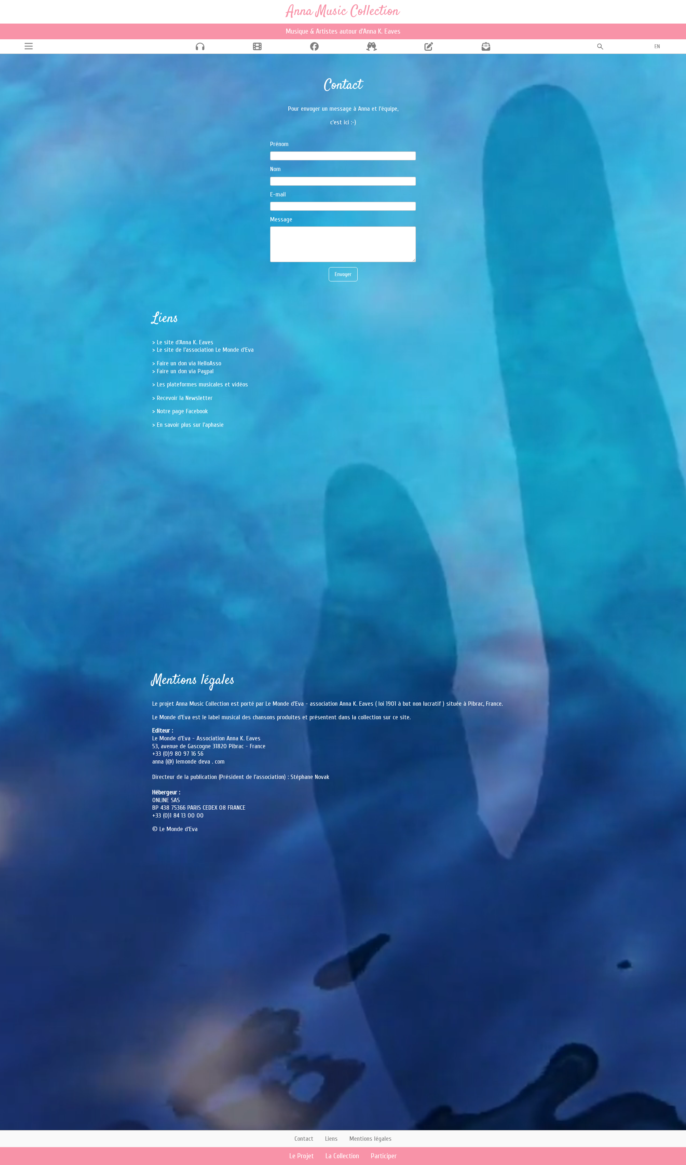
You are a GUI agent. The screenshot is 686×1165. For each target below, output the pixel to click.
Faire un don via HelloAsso (189, 363)
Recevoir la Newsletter (185, 398)
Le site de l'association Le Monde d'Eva (205, 350)
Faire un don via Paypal (185, 371)
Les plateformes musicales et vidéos (202, 384)
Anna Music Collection (343, 11)
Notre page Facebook (182, 411)
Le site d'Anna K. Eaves (185, 342)
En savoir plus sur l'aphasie (190, 425)
